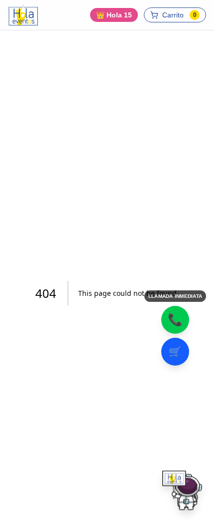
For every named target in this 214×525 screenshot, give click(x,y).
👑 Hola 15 (114, 15)
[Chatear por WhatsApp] (182, 493)
